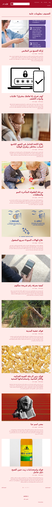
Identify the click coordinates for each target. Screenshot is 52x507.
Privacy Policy (40, 502)
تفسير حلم (26, 499)
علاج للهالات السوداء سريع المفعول (27, 240)
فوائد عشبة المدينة (34, 331)
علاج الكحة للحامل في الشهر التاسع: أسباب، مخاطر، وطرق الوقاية (26, 145)
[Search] (12, 4)
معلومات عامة (34, 53)
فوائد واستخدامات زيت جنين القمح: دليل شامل (27, 471)
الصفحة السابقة (47, 487)
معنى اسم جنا (37, 424)
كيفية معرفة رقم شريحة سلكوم (28, 285)
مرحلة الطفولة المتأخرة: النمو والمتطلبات (29, 193)
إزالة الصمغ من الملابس (32, 51)
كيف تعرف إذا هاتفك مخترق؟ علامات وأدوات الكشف (26, 97)
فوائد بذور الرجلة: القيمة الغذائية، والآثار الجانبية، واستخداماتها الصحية (27, 377)
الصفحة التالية (4, 487)
